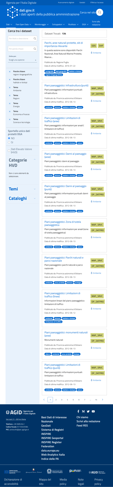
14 (96, 399)
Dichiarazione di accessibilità (13, 481)
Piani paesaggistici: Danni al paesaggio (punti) (65, 187)
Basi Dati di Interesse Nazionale (54, 419)
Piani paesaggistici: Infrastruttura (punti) (66, 85)
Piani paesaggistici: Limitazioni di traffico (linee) (62, 294)
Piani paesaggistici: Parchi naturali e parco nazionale (63, 259)
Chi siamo (82, 417)
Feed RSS (82, 425)
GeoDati (46, 426)
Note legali (81, 481)
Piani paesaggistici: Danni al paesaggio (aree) (65, 155)
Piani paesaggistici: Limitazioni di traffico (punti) (62, 366)
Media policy (63, 481)
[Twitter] (88, 411)
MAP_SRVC (97, 88)
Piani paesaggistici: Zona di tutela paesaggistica (62, 223)
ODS (94, 45)
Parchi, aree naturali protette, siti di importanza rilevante (63, 44)
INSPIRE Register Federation (51, 444)
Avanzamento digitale (66, 2)
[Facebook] (78, 411)
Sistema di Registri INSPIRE (52, 432)
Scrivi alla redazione (88, 421)
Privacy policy (98, 481)
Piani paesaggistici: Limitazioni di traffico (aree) (62, 119)
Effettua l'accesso (96, 2)
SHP (101, 45)
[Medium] (83, 411)
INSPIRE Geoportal (52, 438)
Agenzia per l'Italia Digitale (21, 3)
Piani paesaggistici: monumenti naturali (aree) (66, 334)
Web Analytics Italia (53, 455)
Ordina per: (12, 56)
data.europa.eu (50, 450)
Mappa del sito (45, 481)
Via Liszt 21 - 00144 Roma (16, 419)
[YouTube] (93, 411)
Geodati (82, 2)
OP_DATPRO (98, 94)
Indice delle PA (50, 459)
